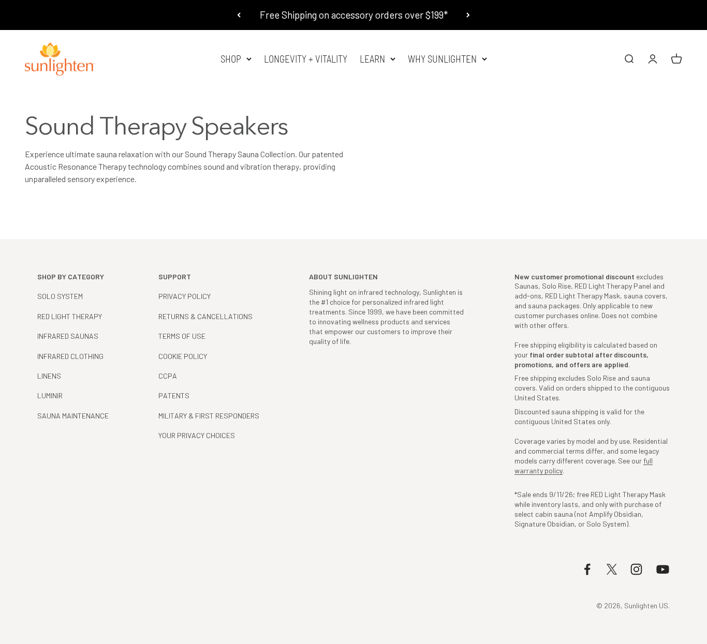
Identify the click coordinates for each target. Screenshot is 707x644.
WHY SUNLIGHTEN (442, 59)
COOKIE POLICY (182, 356)
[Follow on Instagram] (636, 569)
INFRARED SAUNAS (67, 336)
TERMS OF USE (181, 336)
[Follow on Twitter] (612, 569)
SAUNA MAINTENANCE (73, 415)
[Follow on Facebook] (587, 569)
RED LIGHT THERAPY (69, 316)
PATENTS (173, 395)
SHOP (230, 59)
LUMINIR (50, 395)
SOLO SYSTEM (60, 296)
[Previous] (239, 15)
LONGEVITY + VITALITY (305, 59)
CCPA (167, 375)
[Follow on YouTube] (663, 569)
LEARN (372, 59)
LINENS (49, 375)
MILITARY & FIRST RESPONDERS (208, 415)
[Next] (468, 15)
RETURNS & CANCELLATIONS (205, 316)
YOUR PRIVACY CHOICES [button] (196, 435)
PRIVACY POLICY (184, 296)
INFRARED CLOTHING (70, 356)
